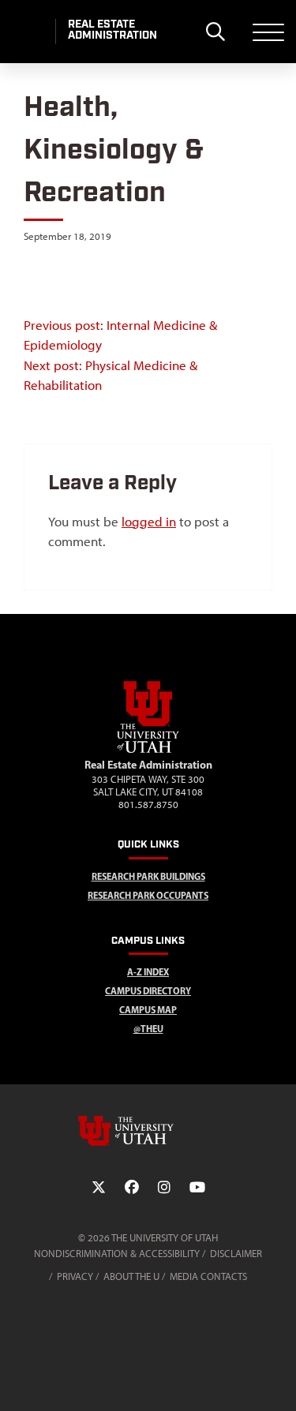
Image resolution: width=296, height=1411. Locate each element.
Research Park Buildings (148, 876)
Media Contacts (208, 1276)
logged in (149, 522)
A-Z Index (148, 972)
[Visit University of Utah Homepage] (27, 31)
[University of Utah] (148, 1131)
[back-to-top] (277, 1380)
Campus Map (148, 1010)
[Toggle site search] (215, 31)
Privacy (75, 1276)
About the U (131, 1276)
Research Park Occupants (148, 895)
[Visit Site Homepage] (148, 749)
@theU (148, 1029)
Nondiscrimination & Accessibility (117, 1253)
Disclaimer (236, 1253)
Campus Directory (148, 991)
